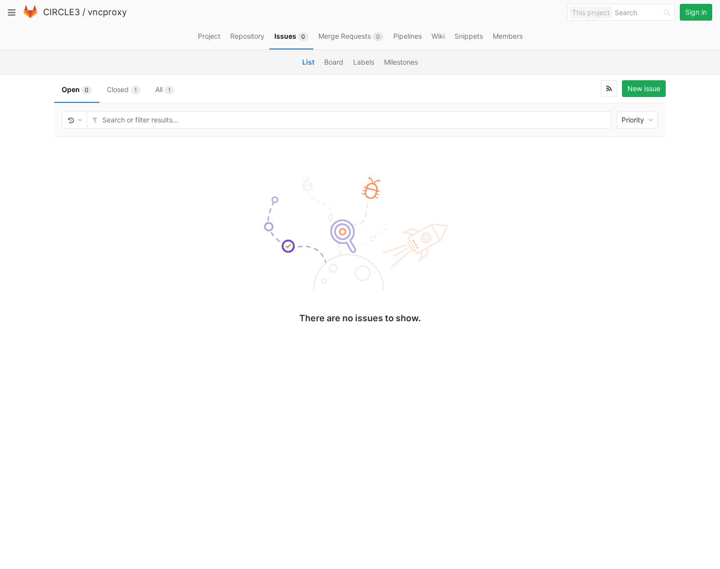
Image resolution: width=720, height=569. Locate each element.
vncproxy (107, 12)
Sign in (696, 12)
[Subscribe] (609, 88)
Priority (634, 120)
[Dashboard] (30, 16)
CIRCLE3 (61, 12)
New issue (643, 88)
